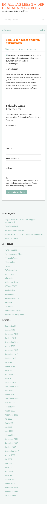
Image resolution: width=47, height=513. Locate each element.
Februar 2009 (10, 407)
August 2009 (10, 403)
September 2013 (12, 342)
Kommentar (11, 125)
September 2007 (12, 451)
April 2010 (9, 391)
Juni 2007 (9, 463)
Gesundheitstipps (12, 298)
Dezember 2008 (11, 415)
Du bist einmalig (11, 238)
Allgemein (9, 278)
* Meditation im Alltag (13, 254)
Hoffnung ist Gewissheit (14, 230)
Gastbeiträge (10, 290)
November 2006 (11, 492)
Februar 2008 (10, 435)
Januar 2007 (10, 484)
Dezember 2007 (11, 439)
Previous (6, 30)
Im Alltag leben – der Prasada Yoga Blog (23, 6)
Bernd (23, 49)
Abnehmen (9, 274)
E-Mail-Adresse (12, 158)
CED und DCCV (11, 286)
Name (8, 149)
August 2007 (10, 455)
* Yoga (7, 266)
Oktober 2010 (10, 383)
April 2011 (9, 374)
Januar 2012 (10, 366)
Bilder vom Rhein (11, 282)
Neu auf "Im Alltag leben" (15, 315)
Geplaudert (9, 294)
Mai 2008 (8, 427)
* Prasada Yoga (11, 258)
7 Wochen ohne (11, 270)
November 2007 (11, 443)
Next (42, 30)
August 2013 (10, 346)
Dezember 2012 (11, 350)
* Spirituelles (10, 262)
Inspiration (32, 49)
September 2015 (12, 326)
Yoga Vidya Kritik (11, 226)
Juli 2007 (8, 459)
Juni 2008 (9, 423)
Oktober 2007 (10, 447)
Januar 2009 (10, 411)
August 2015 (10, 330)
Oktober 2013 (10, 338)
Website (9, 168)
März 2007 (9, 475)
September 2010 (12, 387)
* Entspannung (11, 250)
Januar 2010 (10, 395)
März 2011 (9, 378)
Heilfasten (9, 302)
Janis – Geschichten (13, 310)
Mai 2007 (8, 467)
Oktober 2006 (10, 496)
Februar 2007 (10, 479)
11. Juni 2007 (12, 49)
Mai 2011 (8, 370)
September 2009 (12, 399)
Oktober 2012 (10, 358)
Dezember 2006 (11, 488)
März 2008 (9, 431)
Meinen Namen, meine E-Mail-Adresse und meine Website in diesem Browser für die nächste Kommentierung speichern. (22, 183)
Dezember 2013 (11, 334)
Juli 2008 (8, 419)
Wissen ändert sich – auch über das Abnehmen (24, 234)
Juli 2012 (8, 362)
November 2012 (11, 354)
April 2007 (9, 471)
